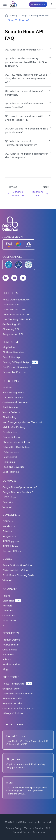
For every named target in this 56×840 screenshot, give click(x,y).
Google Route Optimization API (20, 487)
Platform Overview (13, 352)
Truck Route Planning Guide (18, 575)
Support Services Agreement (29, 831)
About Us (7, 610)
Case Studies (9, 649)
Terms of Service (33, 828)
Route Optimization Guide (17, 565)
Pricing (6, 595)
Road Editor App (11, 357)
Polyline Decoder (12, 703)
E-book (6, 659)
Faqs (24, 15)
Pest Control (9, 456)
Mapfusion (8, 347)
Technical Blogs (11, 551)
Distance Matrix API (14, 309)
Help (15, 15)
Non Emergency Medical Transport (22, 422)
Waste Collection (12, 412)
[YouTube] (14, 278)
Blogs (5, 669)
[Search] (51, 4)
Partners (7, 605)
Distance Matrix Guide (15, 570)
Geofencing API (11, 324)
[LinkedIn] (5, 278)
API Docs (7, 521)
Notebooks (8, 526)
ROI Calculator (10, 644)
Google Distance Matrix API (18, 492)
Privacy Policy (13, 828)
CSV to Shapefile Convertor (18, 708)
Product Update (11, 664)
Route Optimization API (16, 299)
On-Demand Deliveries (15, 402)
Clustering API (10, 329)
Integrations (9, 536)
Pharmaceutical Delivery (16, 442)
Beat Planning (10, 471)
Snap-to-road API (12, 334)
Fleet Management (13, 392)
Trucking (7, 387)
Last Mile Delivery (12, 397)
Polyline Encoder (12, 698)
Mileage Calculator (12, 713)
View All (7, 507)
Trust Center (9, 620)
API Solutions (10, 546)
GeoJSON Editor (11, 688)
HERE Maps (9, 497)
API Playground (11, 541)
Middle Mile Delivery (14, 427)
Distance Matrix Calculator (17, 693)
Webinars (8, 654)
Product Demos (11, 639)
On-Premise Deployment (16, 367)
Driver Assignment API (15, 314)
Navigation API (40, 15)
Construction (9, 432)
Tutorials (7, 531)
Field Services (10, 407)
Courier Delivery (11, 437)
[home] (6, 15)
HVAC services (10, 451)
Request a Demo (38, 4)
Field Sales (8, 461)
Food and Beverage (13, 466)
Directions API (10, 304)
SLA (48, 828)
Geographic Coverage (14, 372)
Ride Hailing (9, 417)
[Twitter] (23, 278)
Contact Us (8, 615)
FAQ (4, 625)
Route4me (8, 502)
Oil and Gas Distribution (16, 446)
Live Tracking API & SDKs (17, 319)
